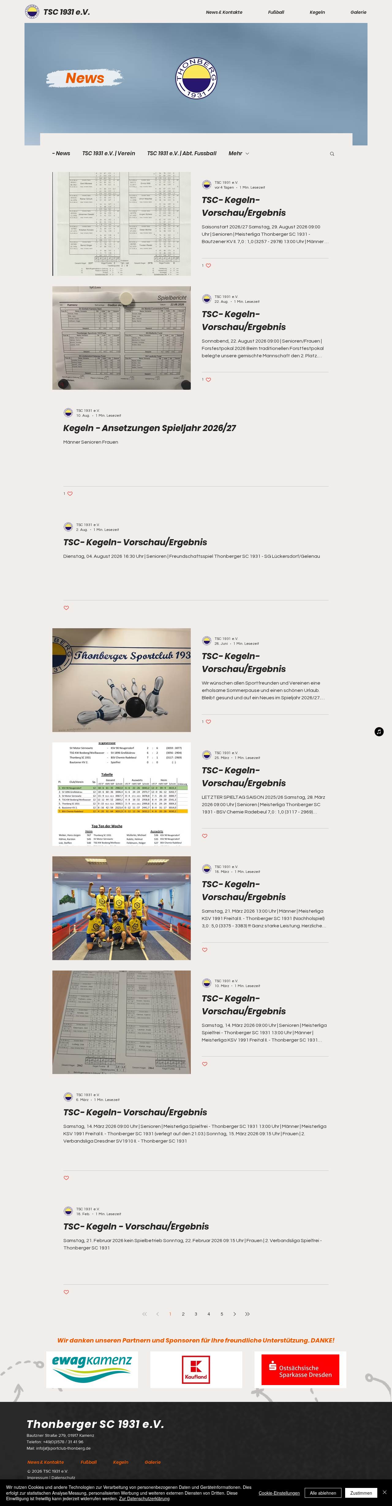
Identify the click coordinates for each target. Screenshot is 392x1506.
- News (61, 153)
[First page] (144, 1314)
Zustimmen (361, 1493)
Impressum (38, 1477)
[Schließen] (384, 1492)
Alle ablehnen (323, 1493)
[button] (216, 12)
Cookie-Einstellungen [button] (279, 1493)
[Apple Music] (379, 731)
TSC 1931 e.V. (66, 12)
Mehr (235, 153)
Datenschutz (63, 1477)
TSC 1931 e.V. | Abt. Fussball (182, 153)
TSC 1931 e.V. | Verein (108, 153)
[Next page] (234, 1314)
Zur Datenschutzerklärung (144, 1498)
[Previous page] (157, 1314)
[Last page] (247, 1314)
